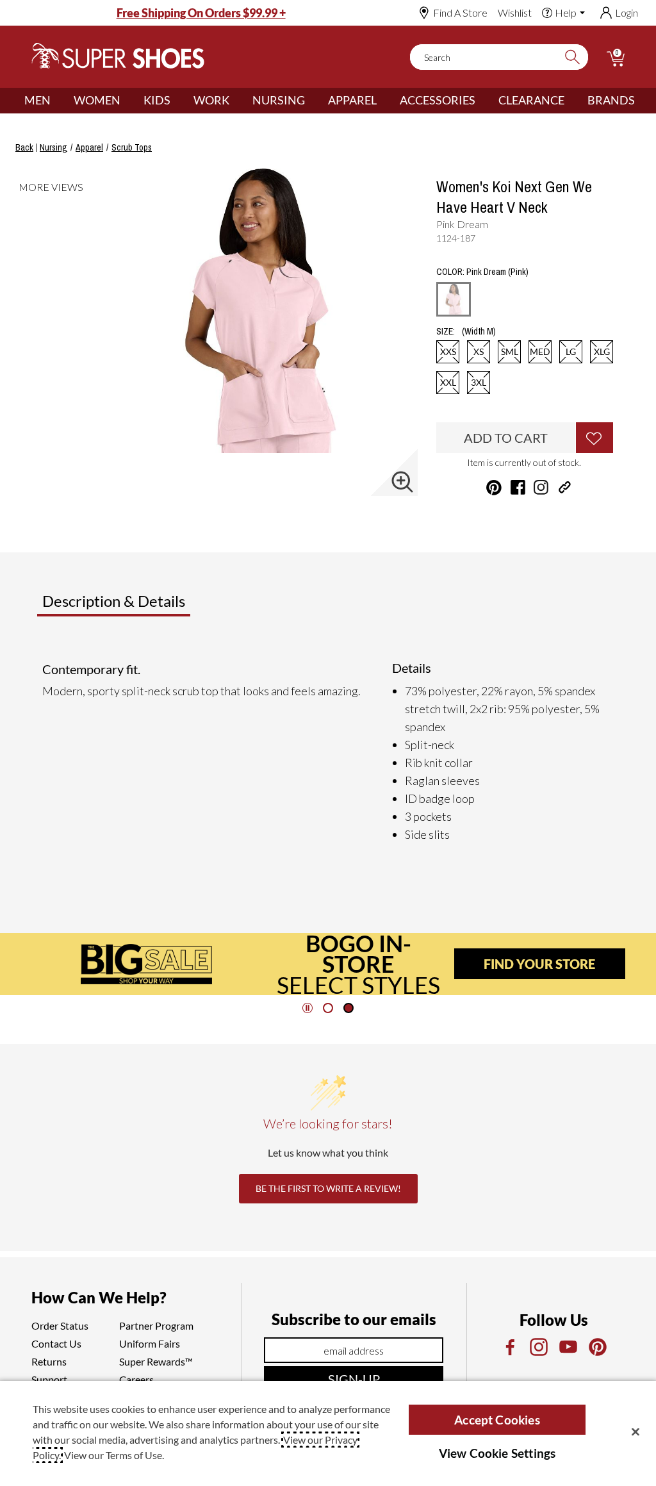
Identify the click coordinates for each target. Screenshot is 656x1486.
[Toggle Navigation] (60, 100)
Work (211, 100)
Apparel (352, 100)
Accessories (437, 100)
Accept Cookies (497, 1419)
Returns (49, 1361)
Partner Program (156, 1325)
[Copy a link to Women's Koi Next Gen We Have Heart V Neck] (565, 487)
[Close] (635, 1431)
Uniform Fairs (149, 1343)
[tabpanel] (330, 751)
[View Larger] (402, 482)
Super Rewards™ (156, 1361)
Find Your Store (539, 963)
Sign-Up (354, 1379)
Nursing (278, 100)
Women (97, 100)
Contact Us (56, 1343)
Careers (136, 1379)
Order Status (59, 1325)
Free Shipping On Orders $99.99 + (201, 13)
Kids (157, 100)
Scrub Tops (131, 147)
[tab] (156, 606)
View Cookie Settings (497, 1453)
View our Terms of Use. (114, 1455)
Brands (611, 100)
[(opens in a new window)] (509, 1347)
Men (37, 100)
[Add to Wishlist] (594, 437)
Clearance (531, 100)
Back (24, 147)
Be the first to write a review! (328, 1188)
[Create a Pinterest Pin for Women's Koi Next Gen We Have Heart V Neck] (494, 487)
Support (49, 1379)
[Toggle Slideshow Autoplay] (307, 1008)
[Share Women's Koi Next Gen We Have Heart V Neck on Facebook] (518, 487)
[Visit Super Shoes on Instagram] (541, 487)
